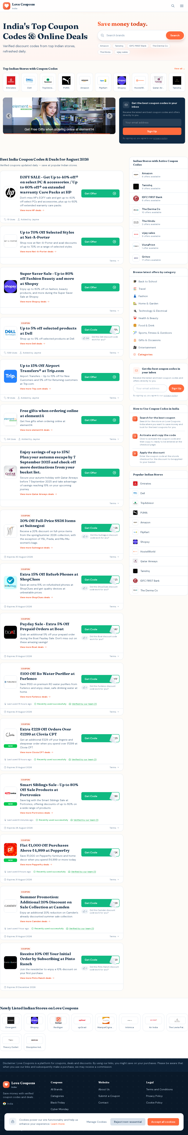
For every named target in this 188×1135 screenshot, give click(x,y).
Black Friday (58, 1102)
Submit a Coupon (109, 1096)
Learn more (58, 1123)
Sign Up (152, 131)
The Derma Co (160, 45)
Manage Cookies (97, 1121)
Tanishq (119, 45)
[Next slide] (110, 116)
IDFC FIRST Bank (137, 45)
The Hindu (105, 52)
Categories (57, 1096)
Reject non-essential (128, 1121)
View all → (179, 68)
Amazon (104, 45)
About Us (104, 1089)
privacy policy (160, 138)
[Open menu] (181, 6)
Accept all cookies (163, 1121)
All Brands (56, 1089)
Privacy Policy (154, 1096)
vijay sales (122, 52)
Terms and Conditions (159, 1089)
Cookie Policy (154, 1102)
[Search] (173, 6)
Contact (103, 1102)
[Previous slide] (9, 116)
